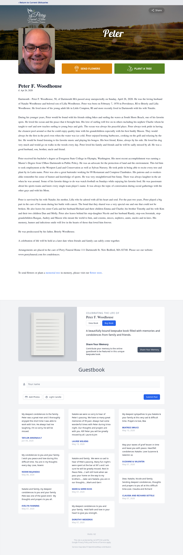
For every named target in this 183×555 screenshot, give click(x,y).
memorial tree (53, 272)
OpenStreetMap (94, 547)
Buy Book (109, 323)
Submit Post (152, 397)
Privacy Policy (83, 542)
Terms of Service (99, 542)
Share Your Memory (149, 349)
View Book (93, 323)
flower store (96, 272)
